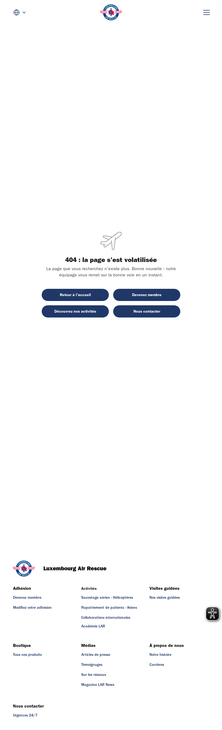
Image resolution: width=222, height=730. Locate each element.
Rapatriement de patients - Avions (109, 607)
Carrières (156, 665)
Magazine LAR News (97, 685)
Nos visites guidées (164, 597)
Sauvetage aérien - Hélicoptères (107, 597)
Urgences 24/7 (25, 715)
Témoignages (91, 665)
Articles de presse (95, 655)
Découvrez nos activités (75, 311)
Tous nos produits (27, 655)
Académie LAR (93, 626)
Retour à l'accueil (75, 295)
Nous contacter (146, 311)
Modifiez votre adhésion (32, 607)
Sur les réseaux (93, 675)
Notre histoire (160, 655)
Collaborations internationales (105, 618)
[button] (19, 12)
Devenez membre (147, 295)
